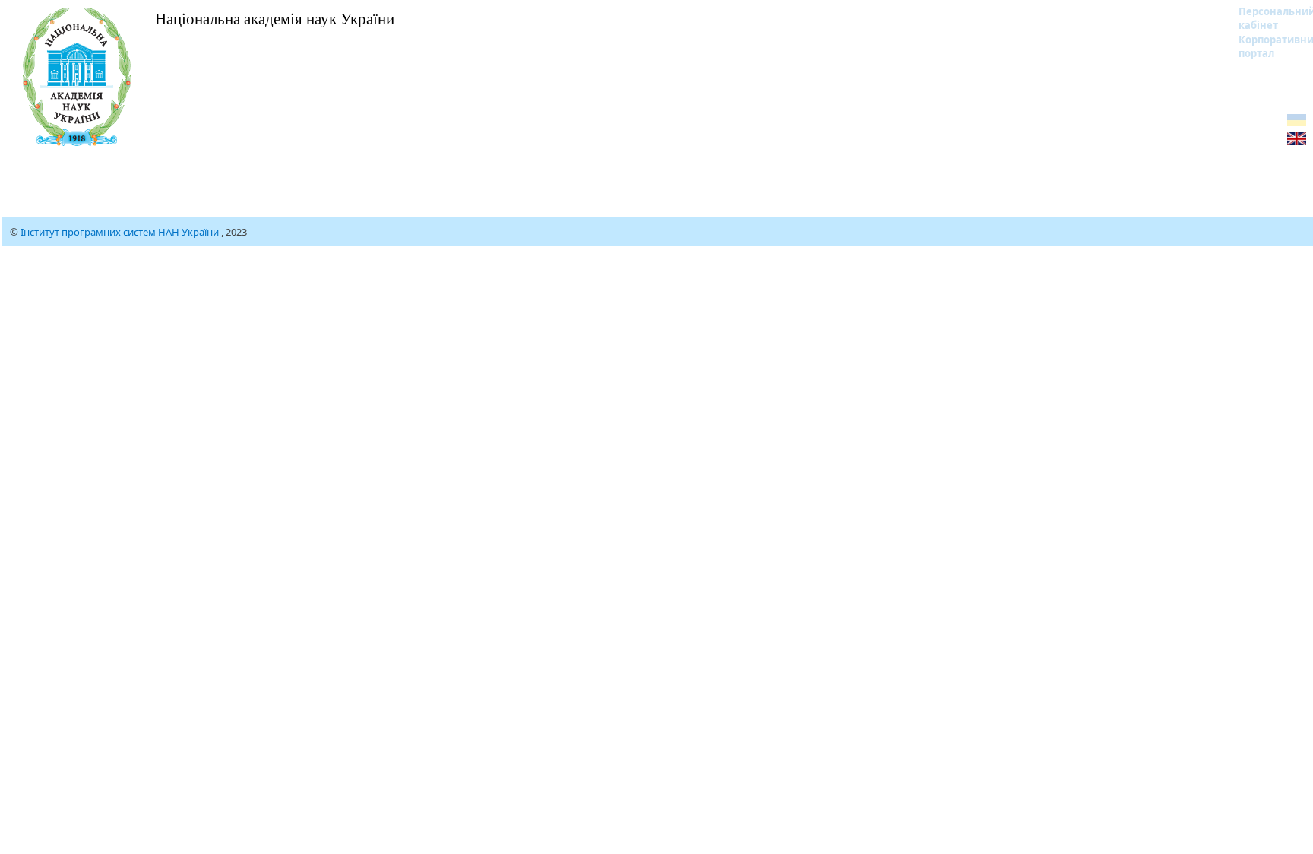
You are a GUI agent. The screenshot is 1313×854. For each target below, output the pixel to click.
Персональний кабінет (1267, 18)
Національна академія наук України (274, 18)
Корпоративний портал (1267, 46)
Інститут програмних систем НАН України (121, 232)
